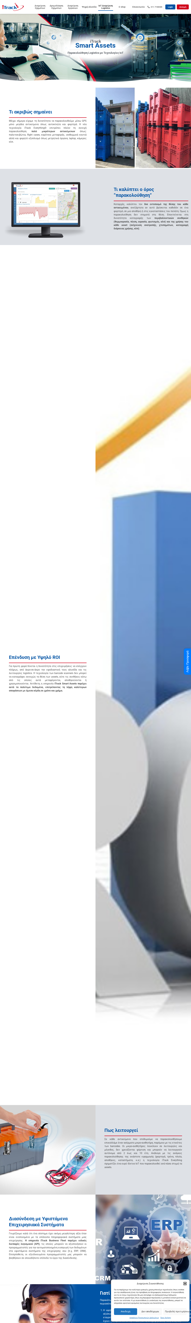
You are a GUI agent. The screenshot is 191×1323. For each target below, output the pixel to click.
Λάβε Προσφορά (187, 661)
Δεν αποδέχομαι (150, 1311)
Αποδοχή (126, 1311)
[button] (185, 1283)
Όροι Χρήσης (165, 1318)
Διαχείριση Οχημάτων (40, 6)
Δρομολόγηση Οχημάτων (56, 6)
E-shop (122, 7)
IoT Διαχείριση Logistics (105, 6)
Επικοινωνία (138, 7)
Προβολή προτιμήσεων (176, 1311)
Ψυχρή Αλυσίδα (89, 7)
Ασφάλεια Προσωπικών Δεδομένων (144, 1318)
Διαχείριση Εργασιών (72, 6)
